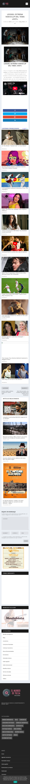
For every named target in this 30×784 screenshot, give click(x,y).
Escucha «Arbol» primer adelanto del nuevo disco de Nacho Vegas (14, 458)
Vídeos (23, 21)
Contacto (4, 774)
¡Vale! (15, 781)
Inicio (3, 754)
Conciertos (5, 641)
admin (10, 21)
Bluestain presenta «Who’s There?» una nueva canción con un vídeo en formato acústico (15, 437)
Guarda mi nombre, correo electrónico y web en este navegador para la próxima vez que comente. (14, 537)
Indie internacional (7, 665)
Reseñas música (7, 668)
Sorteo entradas (7, 671)
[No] (28, 779)
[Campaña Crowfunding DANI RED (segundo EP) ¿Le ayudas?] (15, 408)
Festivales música (7, 658)
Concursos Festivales (8, 644)
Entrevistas (5, 654)
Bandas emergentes (8, 634)
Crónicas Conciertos (8, 648)
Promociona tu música (7, 767)
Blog (20, 21)
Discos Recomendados (8, 651)
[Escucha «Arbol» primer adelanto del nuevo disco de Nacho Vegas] (15, 449)
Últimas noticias (7, 675)
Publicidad (4, 771)
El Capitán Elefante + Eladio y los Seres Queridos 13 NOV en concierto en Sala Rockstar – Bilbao (13, 502)
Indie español (6, 661)
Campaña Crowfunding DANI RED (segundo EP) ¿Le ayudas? (15, 418)
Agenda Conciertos (6, 757)
